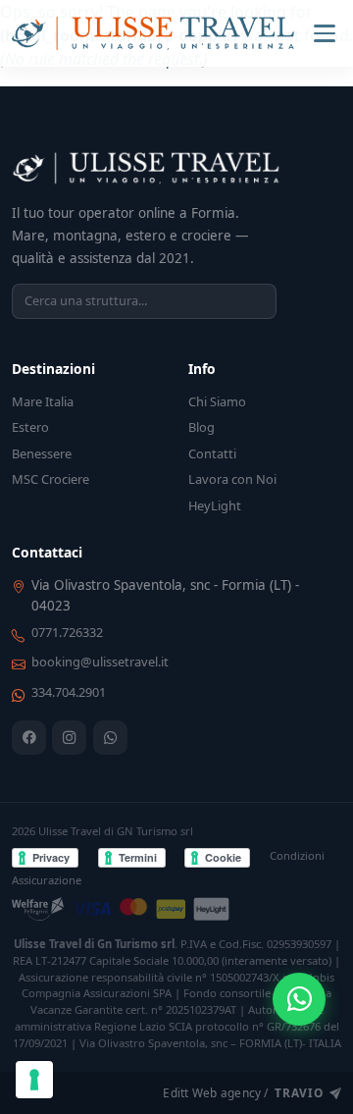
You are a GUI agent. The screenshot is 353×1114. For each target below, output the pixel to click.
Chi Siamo (217, 401)
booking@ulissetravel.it (100, 661)
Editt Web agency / (243, 1092)
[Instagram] (69, 737)
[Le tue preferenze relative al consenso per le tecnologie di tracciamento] (34, 1079)
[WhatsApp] (110, 737)
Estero (30, 427)
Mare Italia (43, 401)
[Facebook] (29, 737)
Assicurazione (46, 880)
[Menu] (324, 33)
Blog (201, 427)
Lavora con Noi (232, 479)
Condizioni (297, 855)
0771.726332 (67, 632)
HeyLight (214, 505)
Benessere (42, 453)
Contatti (212, 453)
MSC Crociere (50, 479)
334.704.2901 (68, 692)
